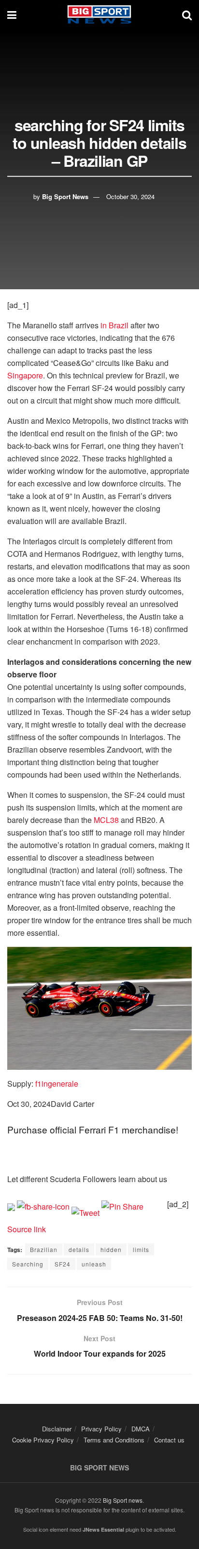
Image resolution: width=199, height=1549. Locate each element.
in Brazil (114, 325)
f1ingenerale (56, 1083)
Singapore (25, 375)
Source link (26, 1229)
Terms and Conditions (114, 1439)
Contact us (169, 1439)
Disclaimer (56, 1428)
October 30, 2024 (130, 196)
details (79, 1249)
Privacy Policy (101, 1428)
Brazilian (43, 1249)
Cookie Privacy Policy (43, 1439)
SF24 (63, 1264)
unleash (94, 1264)
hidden (111, 1249)
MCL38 (106, 819)
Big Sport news (122, 1500)
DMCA (140, 1428)
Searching (27, 1264)
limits (141, 1249)
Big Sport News (65, 196)
